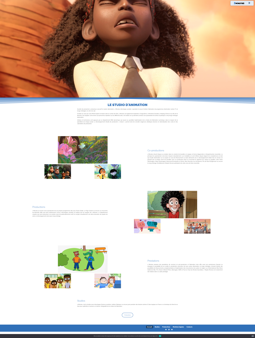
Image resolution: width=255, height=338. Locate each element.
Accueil (149, 327)
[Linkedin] (169, 329)
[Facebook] (166, 329)
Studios (157, 327)
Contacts (189, 327)
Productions (166, 327)
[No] (252, 336)
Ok (160, 335)
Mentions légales (178, 327)
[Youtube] (172, 329)
